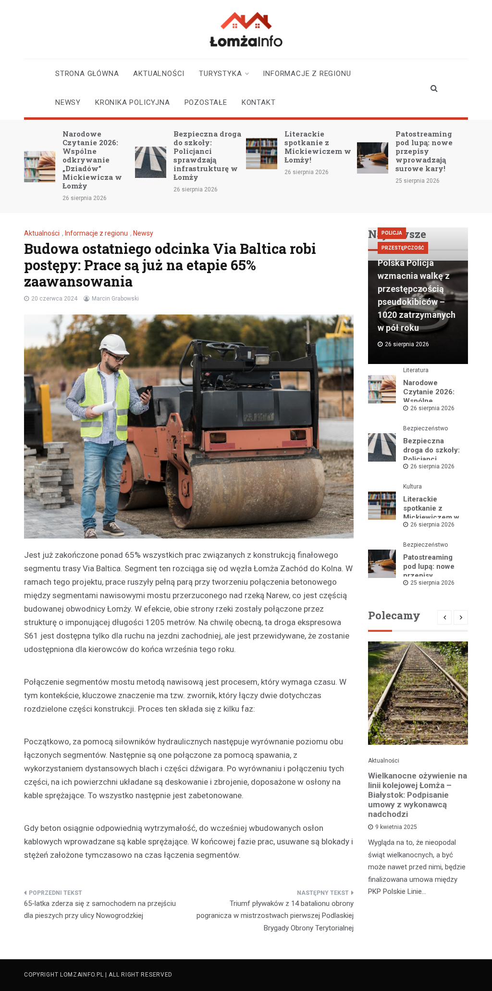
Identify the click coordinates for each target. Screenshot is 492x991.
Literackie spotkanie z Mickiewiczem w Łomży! (317, 146)
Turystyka (220, 73)
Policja (391, 233)
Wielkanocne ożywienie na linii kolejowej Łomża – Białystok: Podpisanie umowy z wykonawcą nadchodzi (417, 795)
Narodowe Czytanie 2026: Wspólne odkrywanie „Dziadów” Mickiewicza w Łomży (92, 159)
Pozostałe (205, 102)
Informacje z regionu (307, 73)
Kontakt (259, 102)
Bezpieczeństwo (425, 428)
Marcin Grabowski (115, 298)
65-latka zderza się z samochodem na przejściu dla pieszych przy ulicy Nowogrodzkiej (100, 909)
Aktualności (158, 73)
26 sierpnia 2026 (432, 408)
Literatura (416, 370)
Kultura (412, 486)
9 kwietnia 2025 (396, 827)
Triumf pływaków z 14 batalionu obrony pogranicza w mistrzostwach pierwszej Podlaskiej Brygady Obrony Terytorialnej (275, 915)
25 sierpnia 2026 (432, 582)
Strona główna (87, 73)
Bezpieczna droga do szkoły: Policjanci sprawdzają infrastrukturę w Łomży (207, 155)
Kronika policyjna (132, 102)
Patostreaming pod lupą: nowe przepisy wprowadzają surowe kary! (424, 151)
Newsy (68, 102)
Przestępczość (402, 248)
